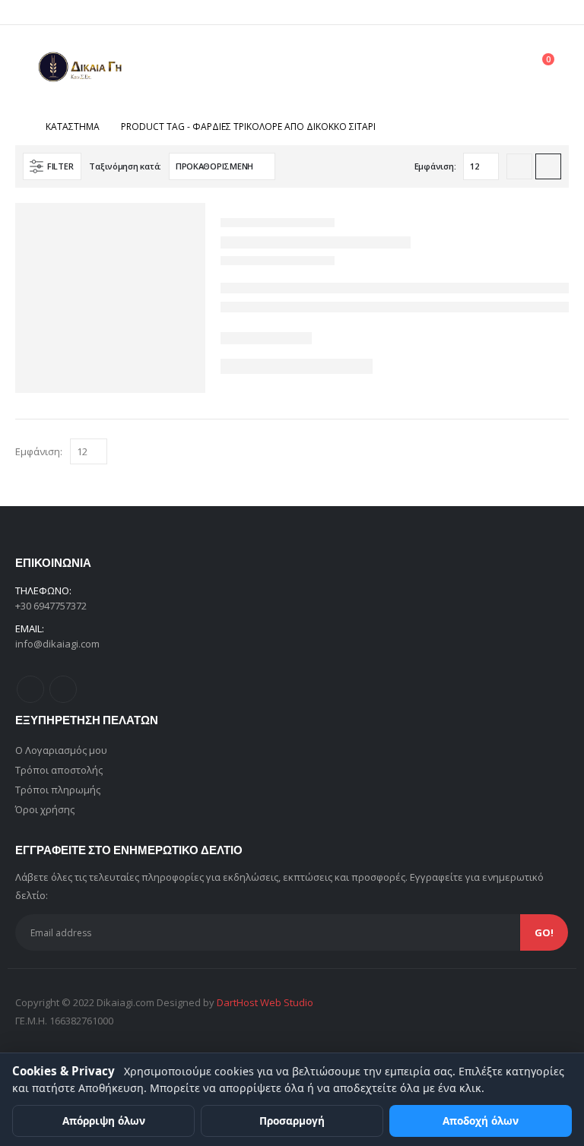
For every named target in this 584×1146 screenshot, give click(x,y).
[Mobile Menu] (26, 67)
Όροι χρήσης (45, 809)
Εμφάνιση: (435, 166)
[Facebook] (532, 12)
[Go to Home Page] (19, 127)
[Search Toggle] (506, 68)
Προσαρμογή (292, 1120)
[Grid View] (519, 166)
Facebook (30, 689)
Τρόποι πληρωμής (57, 789)
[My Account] (473, 67)
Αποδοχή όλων (481, 1120)
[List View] (548, 166)
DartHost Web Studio (265, 1002)
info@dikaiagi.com (57, 644)
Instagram (63, 689)
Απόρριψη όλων (103, 1120)
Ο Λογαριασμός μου (61, 750)
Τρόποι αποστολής (59, 770)
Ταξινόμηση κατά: (125, 166)
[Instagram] (557, 12)
